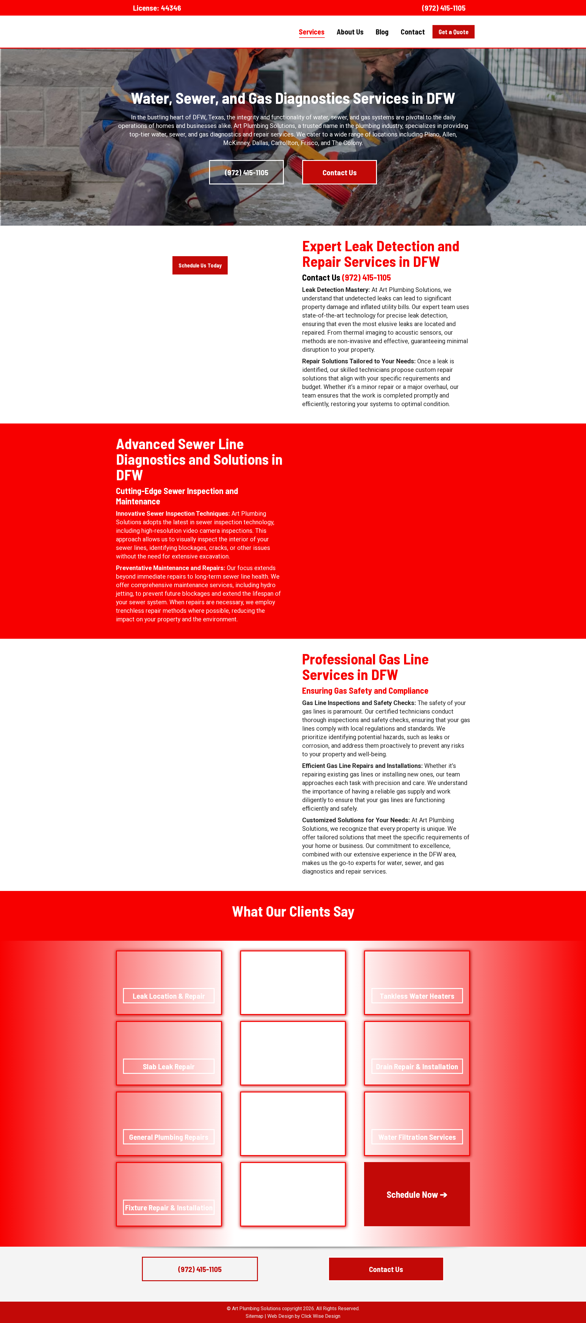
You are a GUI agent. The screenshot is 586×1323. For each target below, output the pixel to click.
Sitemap (254, 1316)
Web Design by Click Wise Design (303, 1316)
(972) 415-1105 (443, 7)
